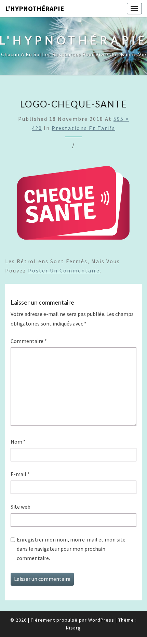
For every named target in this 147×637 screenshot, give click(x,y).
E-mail (20, 474)
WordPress (101, 620)
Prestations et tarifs (83, 128)
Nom (18, 441)
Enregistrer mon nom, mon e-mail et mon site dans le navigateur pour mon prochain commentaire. (71, 548)
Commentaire (29, 340)
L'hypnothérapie (34, 8)
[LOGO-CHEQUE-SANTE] (73, 205)
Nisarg (73, 628)
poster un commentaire (64, 270)
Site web (20, 506)
